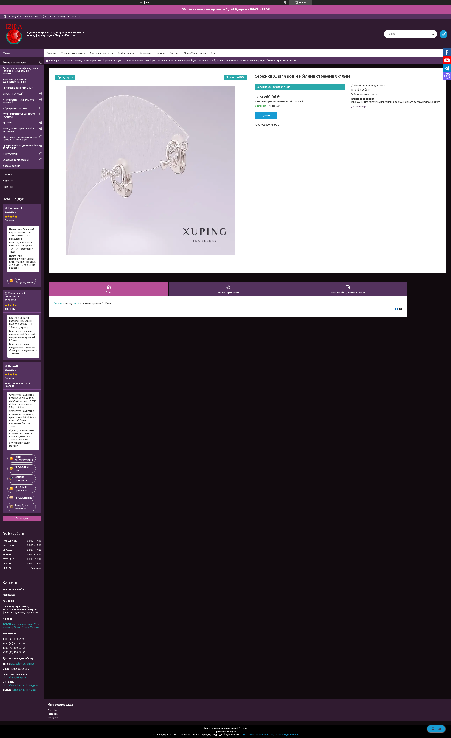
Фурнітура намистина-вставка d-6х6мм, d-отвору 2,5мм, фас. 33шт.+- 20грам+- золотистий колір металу (22, 438)
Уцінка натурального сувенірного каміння (15, 80)
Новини (160, 53)
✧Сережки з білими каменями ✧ (217, 60)
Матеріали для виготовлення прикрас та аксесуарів (20, 138)
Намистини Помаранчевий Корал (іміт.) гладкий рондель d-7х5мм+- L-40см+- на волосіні (22, 261)
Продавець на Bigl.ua (225, 731)
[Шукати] (433, 34)
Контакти (145, 53)
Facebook (53, 713)
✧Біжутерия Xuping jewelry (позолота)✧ (98, 60)
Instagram (53, 717)
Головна (51, 53)
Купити (266, 115)
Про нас (174, 53)
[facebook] (396, 309)
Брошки (7, 122)
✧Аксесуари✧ (11, 154)
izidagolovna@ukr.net (22, 663)
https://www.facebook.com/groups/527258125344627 (22, 685)
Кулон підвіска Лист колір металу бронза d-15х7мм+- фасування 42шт (22, 247)
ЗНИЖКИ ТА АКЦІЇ (13, 93)
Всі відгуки (22, 518)
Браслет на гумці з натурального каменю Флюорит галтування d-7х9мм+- (23, 349)
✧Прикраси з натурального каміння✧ (18, 101)
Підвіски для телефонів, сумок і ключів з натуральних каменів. (20, 71)
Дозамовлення (11, 166)
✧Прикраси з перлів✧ (15, 108)
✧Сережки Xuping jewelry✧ (139, 60)
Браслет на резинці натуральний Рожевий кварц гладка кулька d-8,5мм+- (22, 336)
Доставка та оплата (101, 53)
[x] (400, 309)
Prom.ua (243, 728)
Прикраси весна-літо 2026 (18, 87)
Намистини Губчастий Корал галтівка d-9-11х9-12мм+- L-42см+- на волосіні (22, 234)
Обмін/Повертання (195, 53)
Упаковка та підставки (16, 160)
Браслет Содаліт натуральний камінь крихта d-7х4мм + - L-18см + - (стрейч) (21, 322)
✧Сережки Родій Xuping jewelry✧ (177, 60)
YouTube (52, 710)
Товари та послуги (72, 53)
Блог (214, 53)
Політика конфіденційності (285, 734)
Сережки (59, 303)
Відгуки (8, 180)
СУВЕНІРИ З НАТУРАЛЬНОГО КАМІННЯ (19, 115)
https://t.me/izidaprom (15, 677)
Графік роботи (126, 53)
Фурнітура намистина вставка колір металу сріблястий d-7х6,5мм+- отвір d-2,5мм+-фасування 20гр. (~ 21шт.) (23, 419)
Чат (439, 728)
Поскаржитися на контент (255, 734)
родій (76, 303)
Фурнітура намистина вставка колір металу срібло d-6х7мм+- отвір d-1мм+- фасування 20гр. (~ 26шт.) (22, 401)
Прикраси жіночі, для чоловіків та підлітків (20, 146)
